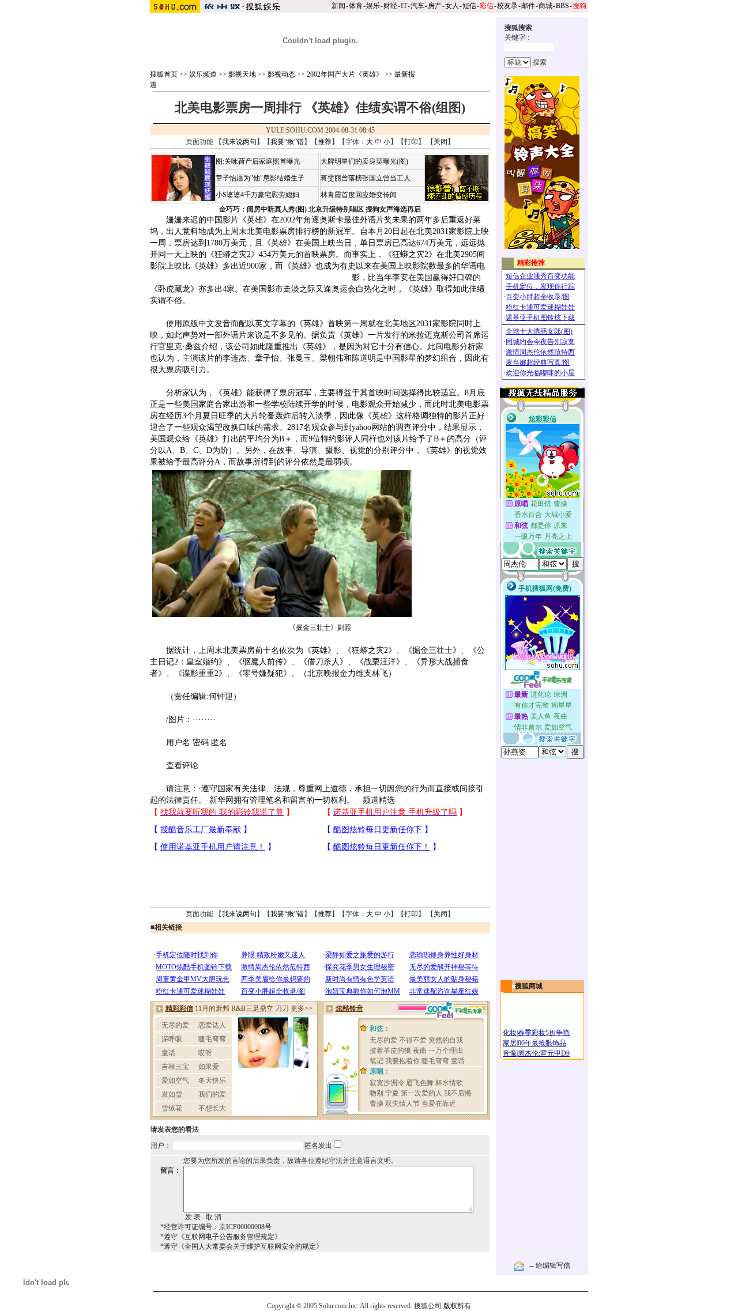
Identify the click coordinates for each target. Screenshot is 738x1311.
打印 (411, 142)
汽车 (417, 6)
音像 (510, 1053)
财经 (390, 6)
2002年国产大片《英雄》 (345, 74)
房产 (435, 6)
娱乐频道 (203, 74)
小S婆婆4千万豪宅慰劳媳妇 (257, 195)
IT (404, 6)
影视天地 (242, 74)
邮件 (528, 6)
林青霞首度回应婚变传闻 (359, 195)
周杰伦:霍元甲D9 (544, 1053)
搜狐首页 (164, 74)
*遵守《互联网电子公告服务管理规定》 (220, 1237)
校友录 (507, 6)
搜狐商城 (529, 986)
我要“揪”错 (287, 142)
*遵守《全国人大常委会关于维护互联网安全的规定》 (241, 1246)
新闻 (338, 6)
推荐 (325, 142)
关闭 (440, 142)
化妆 (510, 1033)
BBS (562, 6)
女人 (452, 6)
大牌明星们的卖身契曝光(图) (364, 161)
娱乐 (373, 6)
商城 (545, 6)
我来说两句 (239, 142)
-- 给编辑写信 (549, 1265)
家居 (510, 1043)
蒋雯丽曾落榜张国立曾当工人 (366, 178)
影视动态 (281, 74)
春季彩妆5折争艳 (544, 1033)
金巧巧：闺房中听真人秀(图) (263, 209)
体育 (356, 6)
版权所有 (457, 1306)
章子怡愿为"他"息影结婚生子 (260, 178)
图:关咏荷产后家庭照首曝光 (258, 161)
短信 (469, 6)
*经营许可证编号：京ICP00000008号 (216, 1227)
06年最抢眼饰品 (542, 1043)
